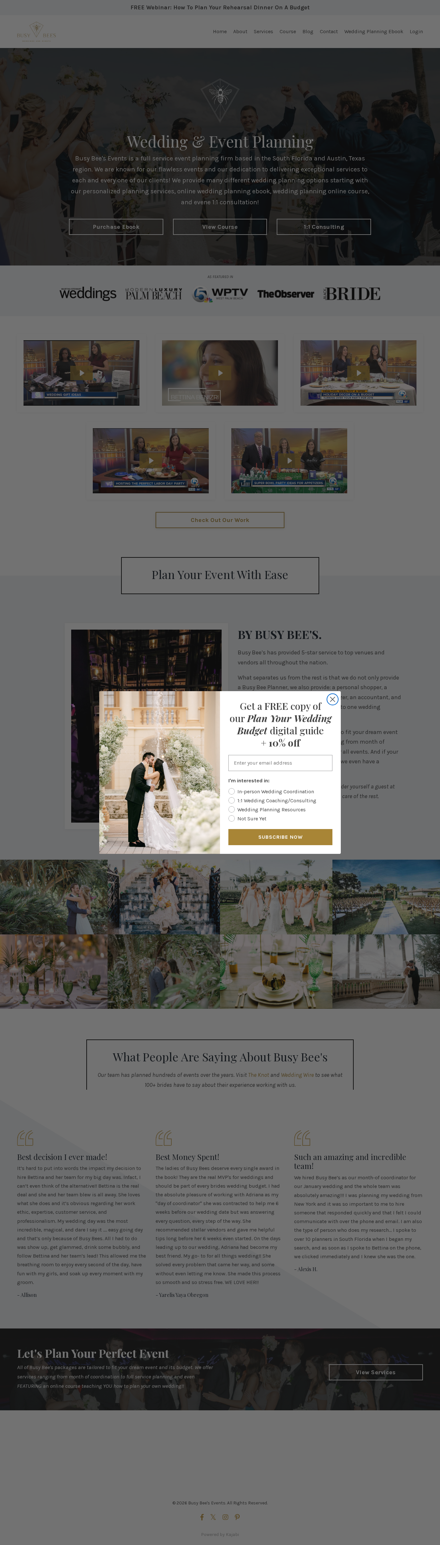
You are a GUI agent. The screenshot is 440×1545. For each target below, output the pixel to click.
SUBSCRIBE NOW (280, 837)
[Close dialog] (332, 699)
